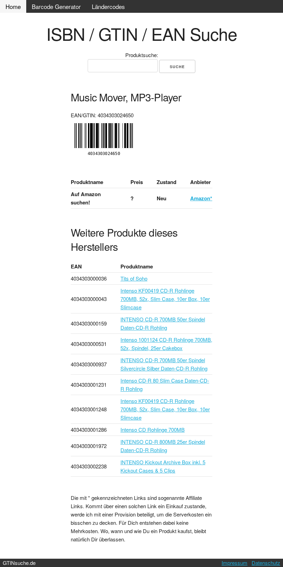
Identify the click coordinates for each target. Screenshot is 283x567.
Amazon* (201, 198)
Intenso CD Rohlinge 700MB (152, 429)
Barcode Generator (56, 6)
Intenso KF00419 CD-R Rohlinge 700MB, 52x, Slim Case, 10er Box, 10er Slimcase (165, 299)
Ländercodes (108, 6)
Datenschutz (266, 562)
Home (13, 6)
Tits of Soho (133, 278)
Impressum (234, 562)
